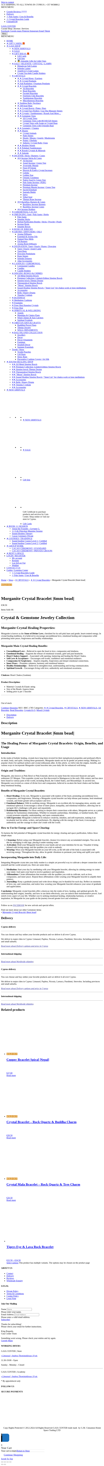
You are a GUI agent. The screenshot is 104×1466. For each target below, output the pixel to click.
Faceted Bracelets (30, 93)
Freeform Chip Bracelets (33, 96)
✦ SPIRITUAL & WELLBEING (26, 310)
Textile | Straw (18, 349)
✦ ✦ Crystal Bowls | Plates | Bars (31, 108)
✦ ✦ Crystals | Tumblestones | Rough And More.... (39, 113)
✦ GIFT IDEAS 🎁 (20, 53)
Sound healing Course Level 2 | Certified (29, 543)
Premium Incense (30, 185)
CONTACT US (13, 568)
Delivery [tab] (10, 717)
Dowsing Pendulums (26, 254)
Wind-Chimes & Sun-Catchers (30, 318)
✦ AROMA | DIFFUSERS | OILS (27, 232)
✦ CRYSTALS (18, 76)
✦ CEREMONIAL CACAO (24, 212)
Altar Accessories (24, 261)
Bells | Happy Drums (26, 293)
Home (3, 580)
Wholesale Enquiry (14, 1281)
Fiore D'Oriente (29, 168)
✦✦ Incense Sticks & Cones (29, 158)
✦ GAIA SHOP (13, 46)
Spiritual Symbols (24, 320)
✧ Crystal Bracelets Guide (17, 19)
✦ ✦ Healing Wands (26, 145)
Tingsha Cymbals (24, 295)
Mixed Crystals (42, 710)
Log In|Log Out (18, 563)
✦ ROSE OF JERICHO (22, 229)
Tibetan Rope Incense (32, 199)
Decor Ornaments (24, 340)
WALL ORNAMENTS (27, 330)
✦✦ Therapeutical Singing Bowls (26, 372)
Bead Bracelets (29, 91)
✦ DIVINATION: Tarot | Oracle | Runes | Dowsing (34, 246)
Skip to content (7, 2)
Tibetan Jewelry (24, 327)
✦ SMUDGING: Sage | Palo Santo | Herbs (30, 214)
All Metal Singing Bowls (28, 276)
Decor (20, 337)
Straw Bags (22, 357)
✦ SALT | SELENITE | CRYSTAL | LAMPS (31, 63)
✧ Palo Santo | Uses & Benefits (19, 16)
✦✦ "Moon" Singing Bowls (24, 374)
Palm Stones (28, 135)
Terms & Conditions (15, 1293)
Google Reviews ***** (16, 11)
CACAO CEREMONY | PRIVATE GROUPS (32, 551)
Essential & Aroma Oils (27, 236)
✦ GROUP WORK (15, 546)
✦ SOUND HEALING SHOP (19, 362)
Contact (9, 1273)
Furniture (21, 342)
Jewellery (21, 335)
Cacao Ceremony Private (22, 536)
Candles (20, 268)
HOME (9, 41)
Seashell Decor (23, 345)
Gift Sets (21, 58)
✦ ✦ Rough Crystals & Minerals (31, 150)
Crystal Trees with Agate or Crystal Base (40, 123)
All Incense (27, 161)
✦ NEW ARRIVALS (21, 48)
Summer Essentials (25, 347)
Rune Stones (22, 256)
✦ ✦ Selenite (23, 153)
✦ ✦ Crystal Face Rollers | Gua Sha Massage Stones (39, 111)
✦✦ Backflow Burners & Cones (31, 202)
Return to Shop (23, 1451)
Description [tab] (11, 715)
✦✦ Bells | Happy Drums (23, 382)
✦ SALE (16, 51)
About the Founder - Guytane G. (26, 529)
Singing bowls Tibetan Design (30, 280)
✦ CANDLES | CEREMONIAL (26, 263)
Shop (11, 580)
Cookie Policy (12, 1296)
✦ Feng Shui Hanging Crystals (25, 305)
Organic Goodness (31, 177)
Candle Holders (24, 271)
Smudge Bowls (23, 226)
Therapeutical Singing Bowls (29, 283)
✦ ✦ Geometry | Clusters (28, 128)
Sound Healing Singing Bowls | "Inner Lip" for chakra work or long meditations (51, 288)
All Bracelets (28, 88)
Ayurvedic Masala (30, 165)
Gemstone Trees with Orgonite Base (38, 126)
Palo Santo (22, 217)
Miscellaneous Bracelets (33, 100)
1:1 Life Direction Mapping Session (27, 531)
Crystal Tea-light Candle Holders (31, 73)
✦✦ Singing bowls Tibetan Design (27, 369)
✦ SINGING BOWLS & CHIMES (27, 273)
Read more (11, 1075)
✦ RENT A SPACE (15, 553)
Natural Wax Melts (25, 239)
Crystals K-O (29, 710)
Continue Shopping (9, 708)
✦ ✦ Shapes (22, 131)
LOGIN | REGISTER (15, 556)
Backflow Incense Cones (33, 207)
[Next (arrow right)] (5, 1464)
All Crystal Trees (30, 118)
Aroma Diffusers (24, 234)
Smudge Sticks (23, 219)
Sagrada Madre (29, 192)
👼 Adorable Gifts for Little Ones (31, 61)
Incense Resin (23, 224)
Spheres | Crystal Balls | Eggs (35, 143)
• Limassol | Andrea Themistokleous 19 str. (19, 1356)
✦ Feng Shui (17, 308)
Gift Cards (21, 56)
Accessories (22, 290)
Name (3, 1309)
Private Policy (12, 1291)
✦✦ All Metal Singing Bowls (24, 364)
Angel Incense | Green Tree (34, 163)
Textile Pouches (24, 352)
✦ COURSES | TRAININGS (19, 538)
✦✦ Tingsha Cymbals (21, 385)
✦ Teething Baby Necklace (29, 103)
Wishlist (15, 565)
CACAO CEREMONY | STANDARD (29, 548)
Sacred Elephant (30, 190)
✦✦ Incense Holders (26, 209)
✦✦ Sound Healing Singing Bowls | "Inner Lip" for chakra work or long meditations (48, 377)
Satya (25, 194)
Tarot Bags (22, 251)
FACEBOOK (18, 905)
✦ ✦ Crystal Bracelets (26, 86)
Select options (12, 1263)
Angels (20, 313)
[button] (7, 7)
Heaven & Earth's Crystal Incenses (37, 170)
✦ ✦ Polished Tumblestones (29, 148)
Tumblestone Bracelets (32, 98)
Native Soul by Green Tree (34, 180)
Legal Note (11, 1298)
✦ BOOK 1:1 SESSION (17, 526)
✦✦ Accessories (19, 380)
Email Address (7, 1314)
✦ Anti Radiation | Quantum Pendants (33, 83)
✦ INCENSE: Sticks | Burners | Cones (28, 156)
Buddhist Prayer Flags (26, 325)
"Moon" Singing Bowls (27, 285)
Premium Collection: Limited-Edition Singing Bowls (39, 278)
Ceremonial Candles (26, 266)
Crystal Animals (29, 133)
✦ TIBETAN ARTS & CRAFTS (26, 323)
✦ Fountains (17, 303)
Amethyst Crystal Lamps (28, 71)
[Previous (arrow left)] (2, 1464)
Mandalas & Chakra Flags (28, 315)
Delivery (10, 14)
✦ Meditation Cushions (22, 300)
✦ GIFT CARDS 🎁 (15, 43)
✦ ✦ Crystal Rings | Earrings (29, 78)
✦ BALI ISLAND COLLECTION (27, 332)
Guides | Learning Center (17, 570)
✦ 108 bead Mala (24, 106)
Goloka (26, 173)
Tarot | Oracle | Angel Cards (29, 249)
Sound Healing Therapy (22, 533)
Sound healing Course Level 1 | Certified (29, 541)
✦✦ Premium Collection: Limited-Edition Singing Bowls (36, 367)
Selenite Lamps (23, 68)
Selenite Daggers (24, 258)
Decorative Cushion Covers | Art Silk (33, 359)
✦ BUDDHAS (18, 298)
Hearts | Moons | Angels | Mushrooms (39, 138)
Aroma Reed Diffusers (27, 244)
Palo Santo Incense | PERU (34, 182)
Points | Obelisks (30, 140)
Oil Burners (22, 241)
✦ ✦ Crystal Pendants (26, 81)
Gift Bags (21, 354)
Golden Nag (28, 175)
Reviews (10, 1278)
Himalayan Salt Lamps (27, 66)
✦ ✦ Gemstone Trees (26, 116)
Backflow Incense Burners (34, 204)
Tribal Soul (27, 197)
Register (15, 560)
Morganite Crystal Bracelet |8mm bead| (19, 912)
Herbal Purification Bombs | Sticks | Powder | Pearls (39, 222)
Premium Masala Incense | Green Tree (39, 187)
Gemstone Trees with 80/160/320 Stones (40, 121)
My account (17, 558)
